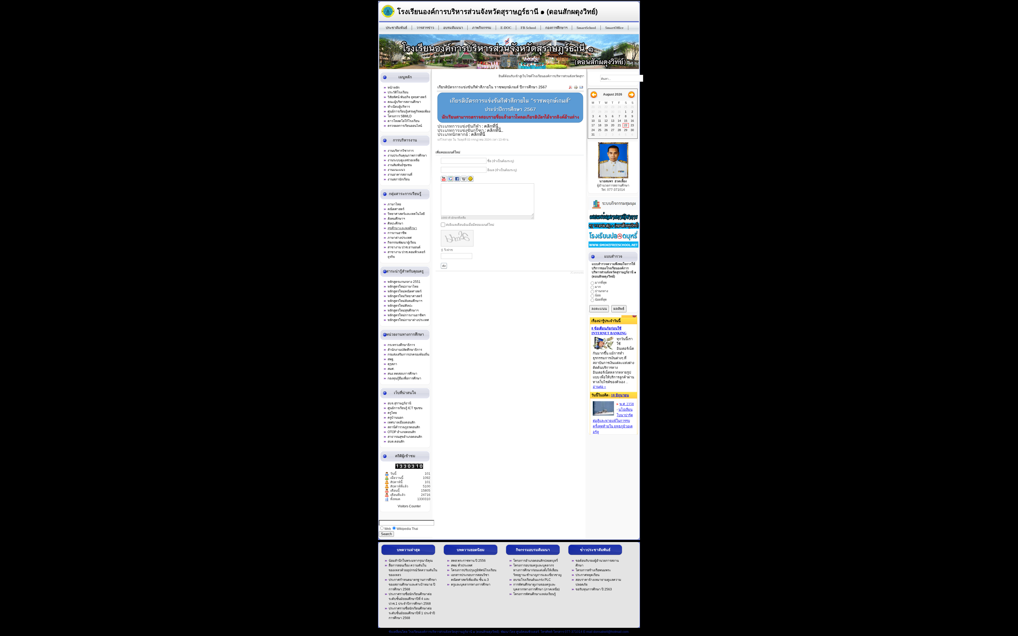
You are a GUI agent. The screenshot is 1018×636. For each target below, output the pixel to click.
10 (593, 120)
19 (606, 125)
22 (625, 125)
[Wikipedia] (464, 179)
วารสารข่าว (425, 28)
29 (625, 130)
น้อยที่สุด (601, 299)
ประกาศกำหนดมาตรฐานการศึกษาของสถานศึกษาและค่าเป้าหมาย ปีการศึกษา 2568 (413, 584)
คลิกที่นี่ (478, 134)
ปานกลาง (601, 291)
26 (606, 130)
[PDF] (570, 88)
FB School (528, 28)
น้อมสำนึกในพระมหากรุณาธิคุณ (411, 561)
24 (593, 130)
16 (632, 120)
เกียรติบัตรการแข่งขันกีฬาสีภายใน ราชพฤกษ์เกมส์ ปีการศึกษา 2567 (492, 87)
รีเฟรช (448, 250)
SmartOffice (614, 28)
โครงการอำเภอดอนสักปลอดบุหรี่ (535, 561)
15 (625, 120)
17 (593, 125)
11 (599, 120)
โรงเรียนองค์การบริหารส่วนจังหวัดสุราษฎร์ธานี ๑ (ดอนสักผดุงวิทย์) (497, 11)
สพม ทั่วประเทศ (461, 565)
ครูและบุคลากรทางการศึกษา (470, 584)
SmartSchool (586, 28)
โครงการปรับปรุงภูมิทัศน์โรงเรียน (473, 570)
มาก (598, 287)
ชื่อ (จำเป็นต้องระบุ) (500, 161)
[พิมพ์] (576, 88)
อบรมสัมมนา (453, 28)
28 (619, 130)
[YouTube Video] (444, 179)
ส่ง (444, 266)
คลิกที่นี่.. (492, 126)
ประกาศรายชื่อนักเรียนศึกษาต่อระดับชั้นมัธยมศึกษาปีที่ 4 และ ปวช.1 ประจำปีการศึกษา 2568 (410, 598)
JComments (577, 272)
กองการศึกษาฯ (556, 28)
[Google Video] (450, 179)
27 (612, 130)
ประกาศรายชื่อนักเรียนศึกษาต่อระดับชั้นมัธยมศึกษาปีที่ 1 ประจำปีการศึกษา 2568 (412, 613)
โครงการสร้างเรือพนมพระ (593, 570)
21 (619, 125)
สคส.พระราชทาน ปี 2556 (468, 561)
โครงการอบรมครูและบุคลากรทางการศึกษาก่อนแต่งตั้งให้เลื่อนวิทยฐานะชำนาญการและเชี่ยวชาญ (537, 570)
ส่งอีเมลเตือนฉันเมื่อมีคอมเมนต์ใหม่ (470, 225)
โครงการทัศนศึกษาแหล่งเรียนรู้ (534, 594)
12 (606, 120)
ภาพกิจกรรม (481, 28)
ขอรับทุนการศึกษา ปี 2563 (594, 589)
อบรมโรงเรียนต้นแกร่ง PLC (532, 580)
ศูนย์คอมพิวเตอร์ (527, 632)
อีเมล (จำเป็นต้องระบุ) (502, 170)
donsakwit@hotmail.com (611, 632)
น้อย (598, 295)
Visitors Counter (409, 506)
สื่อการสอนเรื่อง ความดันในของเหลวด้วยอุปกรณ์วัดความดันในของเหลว (413, 570)
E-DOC (506, 28)
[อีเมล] (581, 88)
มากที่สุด (601, 282)
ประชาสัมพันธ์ (396, 28)
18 (599, 125)
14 (619, 120)
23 (632, 125)
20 (612, 125)
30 (632, 130)
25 (599, 130)
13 (612, 120)
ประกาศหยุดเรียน (587, 575)
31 (593, 134)
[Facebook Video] (457, 179)
